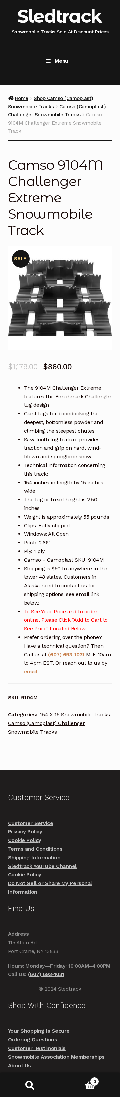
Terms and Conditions (35, 849)
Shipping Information (34, 857)
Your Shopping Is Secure (39, 1031)
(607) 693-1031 (67, 654)
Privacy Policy (25, 831)
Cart (78, 1079)
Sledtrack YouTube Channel (42, 866)
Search (30, 1085)
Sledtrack (59, 16)
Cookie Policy (24, 840)
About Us (19, 1065)
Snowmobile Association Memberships (56, 1057)
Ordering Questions (32, 1039)
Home (21, 98)
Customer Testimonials (37, 1048)
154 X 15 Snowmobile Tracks (75, 714)
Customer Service (30, 823)
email (30, 671)
